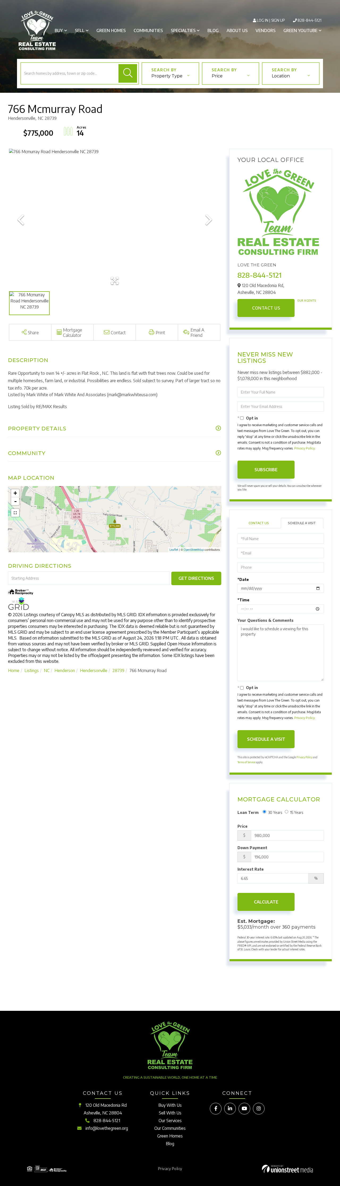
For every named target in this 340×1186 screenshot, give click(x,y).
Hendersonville (93, 670)
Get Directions (196, 578)
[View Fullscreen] (15, 513)
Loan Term (248, 812)
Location (281, 75)
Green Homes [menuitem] (111, 30)
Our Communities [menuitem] (170, 1128)
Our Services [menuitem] (170, 1120)
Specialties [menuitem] (183, 30)
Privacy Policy (304, 448)
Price (217, 75)
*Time (243, 600)
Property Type (166, 75)
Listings (31, 670)
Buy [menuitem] (59, 30)
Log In (262, 20)
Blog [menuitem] (213, 30)
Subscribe (266, 469)
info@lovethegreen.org (107, 1128)
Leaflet (173, 549)
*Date (243, 579)
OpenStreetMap (194, 549)
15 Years (296, 812)
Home (13, 670)
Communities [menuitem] (148, 30)
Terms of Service (246, 762)
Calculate (266, 902)
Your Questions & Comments (265, 620)
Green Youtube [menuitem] (300, 30)
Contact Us (266, 308)
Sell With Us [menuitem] (170, 1113)
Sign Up (278, 20)
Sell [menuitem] (79, 30)
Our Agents (306, 300)
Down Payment (252, 847)
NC (46, 670)
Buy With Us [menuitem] (170, 1105)
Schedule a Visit (302, 523)
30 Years (275, 812)
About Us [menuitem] (237, 30)
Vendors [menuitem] (265, 30)
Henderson (64, 670)
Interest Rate (250, 869)
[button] (127, 73)
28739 (118, 670)
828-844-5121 (309, 20)
